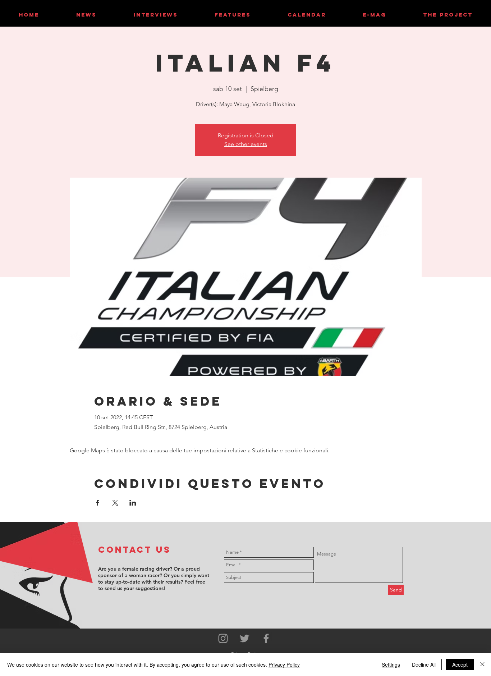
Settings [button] (391, 664)
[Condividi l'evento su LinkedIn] (132, 503)
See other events (245, 144)
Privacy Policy (284, 664)
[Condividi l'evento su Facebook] (97, 503)
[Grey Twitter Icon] (244, 638)
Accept (460, 664)
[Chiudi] (482, 664)
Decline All (424, 664)
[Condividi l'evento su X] (115, 503)
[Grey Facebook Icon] (266, 638)
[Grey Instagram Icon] (223, 638)
